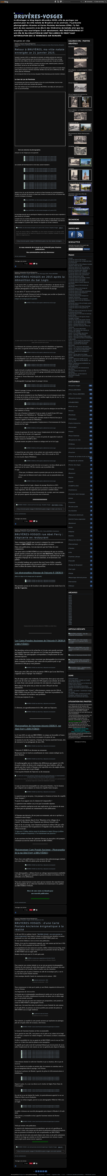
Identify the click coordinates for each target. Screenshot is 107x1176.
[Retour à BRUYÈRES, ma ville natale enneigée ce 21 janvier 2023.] (80, 650)
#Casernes (71, 502)
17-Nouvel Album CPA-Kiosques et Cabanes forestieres (78, 296)
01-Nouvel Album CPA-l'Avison (77, 259)
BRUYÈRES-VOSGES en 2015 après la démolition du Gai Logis (40, 278)
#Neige (70, 573)
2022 (70, 597)
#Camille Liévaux (74, 556)
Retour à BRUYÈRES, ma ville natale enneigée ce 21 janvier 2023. (39, 51)
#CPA (70, 552)
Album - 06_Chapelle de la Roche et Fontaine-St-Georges (78, 330)
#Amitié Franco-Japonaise (76, 519)
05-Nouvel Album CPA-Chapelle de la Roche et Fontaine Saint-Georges (79, 269)
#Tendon (71, 548)
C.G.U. (63, 1174)
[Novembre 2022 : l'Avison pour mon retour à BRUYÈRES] (80, 669)
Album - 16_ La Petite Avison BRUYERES (79, 348)
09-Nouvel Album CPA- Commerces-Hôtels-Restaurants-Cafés (78, 275)
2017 (70, 605)
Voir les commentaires (20, 256)
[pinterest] (61, 2)
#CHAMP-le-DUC (73, 486)
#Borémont (72, 523)
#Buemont (71, 473)
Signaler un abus (56, 1174)
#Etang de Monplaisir (75, 565)
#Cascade (71, 561)
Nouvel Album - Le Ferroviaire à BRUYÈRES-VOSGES (77, 374)
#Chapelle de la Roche (75, 461)
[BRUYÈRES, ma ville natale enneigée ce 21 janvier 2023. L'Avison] (80, 643)
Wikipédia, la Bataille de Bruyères (78, 695)
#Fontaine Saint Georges (76, 494)
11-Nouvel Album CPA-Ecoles (76, 279)
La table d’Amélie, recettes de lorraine (79, 693)
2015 (70, 608)
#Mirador (71, 469)
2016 (70, 607)
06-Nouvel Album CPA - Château (77, 271)
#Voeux (70, 431)
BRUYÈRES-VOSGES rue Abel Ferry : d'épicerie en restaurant (39, 536)
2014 (70, 610)
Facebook (72, 234)
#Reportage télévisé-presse (77, 577)
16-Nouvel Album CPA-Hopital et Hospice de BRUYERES (78, 293)
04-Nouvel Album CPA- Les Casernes (78, 267)
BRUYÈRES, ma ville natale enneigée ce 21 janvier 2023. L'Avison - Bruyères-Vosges (61, 228)
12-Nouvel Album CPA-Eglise (76, 280)
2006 (70, 622)
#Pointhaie (33, 45)
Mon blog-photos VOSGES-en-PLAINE (79, 680)
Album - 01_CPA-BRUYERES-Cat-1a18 (79, 321)
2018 (70, 603)
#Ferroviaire (72, 427)
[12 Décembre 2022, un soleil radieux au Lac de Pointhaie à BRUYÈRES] (80, 663)
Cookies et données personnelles (75, 1174)
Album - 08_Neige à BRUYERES (77, 334)
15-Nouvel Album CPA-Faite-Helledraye (79, 291)
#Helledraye (72, 419)
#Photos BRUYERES (26, 45)
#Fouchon (71, 452)
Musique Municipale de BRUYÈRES (78, 686)
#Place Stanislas (55, 45)
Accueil (70, 258)
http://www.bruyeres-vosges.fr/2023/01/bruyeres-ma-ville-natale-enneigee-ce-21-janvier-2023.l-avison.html (40, 241)
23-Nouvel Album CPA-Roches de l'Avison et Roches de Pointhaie (80, 311)
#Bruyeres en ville (45, 45)
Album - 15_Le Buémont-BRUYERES (78, 347)
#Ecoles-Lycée (73, 506)
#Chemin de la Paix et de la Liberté (80, 456)
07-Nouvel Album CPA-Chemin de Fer (79, 273)
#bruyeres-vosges (25, 273)
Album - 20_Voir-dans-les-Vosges (77, 354)
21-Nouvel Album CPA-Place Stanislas (79, 306)
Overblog (83, 741)
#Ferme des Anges (74, 465)
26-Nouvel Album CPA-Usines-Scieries (79, 319)
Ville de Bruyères (73, 678)
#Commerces (56, 531)
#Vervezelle (72, 581)
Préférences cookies (90, 1174)
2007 (70, 621)
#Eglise (70, 477)
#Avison (39, 45)
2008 (70, 619)
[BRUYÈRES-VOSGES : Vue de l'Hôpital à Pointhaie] (80, 635)
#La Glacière (72, 511)
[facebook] (55, 2)
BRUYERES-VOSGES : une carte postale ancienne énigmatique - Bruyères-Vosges (61, 1147)
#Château (71, 444)
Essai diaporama (73, 366)
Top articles (42, 1174)
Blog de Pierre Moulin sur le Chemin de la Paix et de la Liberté (79, 683)
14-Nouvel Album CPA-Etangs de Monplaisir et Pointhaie (77, 288)
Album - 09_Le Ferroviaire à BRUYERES (79, 336)
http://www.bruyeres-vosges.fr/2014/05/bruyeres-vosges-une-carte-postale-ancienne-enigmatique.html (40, 1151)
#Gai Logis (42, 273)
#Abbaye (71, 586)
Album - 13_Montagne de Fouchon (78, 342)
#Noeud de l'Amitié (74, 540)
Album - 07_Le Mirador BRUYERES (78, 333)
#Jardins (71, 536)
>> (45, 1171)
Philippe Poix (22, 1174)
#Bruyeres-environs (74, 398)
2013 (70, 611)
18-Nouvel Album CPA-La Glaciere (78, 298)
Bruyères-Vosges (38, 16)
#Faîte (70, 527)
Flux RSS (79, 234)
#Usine (70, 498)
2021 (70, 599)
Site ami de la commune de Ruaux (78, 696)
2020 (70, 600)
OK (87, 223)
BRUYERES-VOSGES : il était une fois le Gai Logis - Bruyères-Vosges (58, 505)
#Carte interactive (74, 423)
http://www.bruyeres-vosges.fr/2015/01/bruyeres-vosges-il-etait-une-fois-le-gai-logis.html (40, 509)
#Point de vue (73, 406)
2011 (70, 615)
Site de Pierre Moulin (74, 681)
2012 (70, 613)
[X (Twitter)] (58, 2)
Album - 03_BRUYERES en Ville (77, 324)
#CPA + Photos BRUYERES (52, 273)
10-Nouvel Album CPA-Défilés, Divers (79, 277)
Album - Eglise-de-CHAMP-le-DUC (78, 359)
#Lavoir (70, 481)
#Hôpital (71, 531)
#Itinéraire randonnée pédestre (78, 448)
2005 (70, 624)
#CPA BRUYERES (73, 402)
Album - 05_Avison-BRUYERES (77, 328)
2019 (70, 602)
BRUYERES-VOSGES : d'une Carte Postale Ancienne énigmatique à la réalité (39, 926)
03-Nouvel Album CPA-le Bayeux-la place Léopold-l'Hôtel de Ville (80, 264)
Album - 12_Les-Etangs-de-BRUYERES (79, 341)
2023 (70, 596)
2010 (70, 616)
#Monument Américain (75, 515)
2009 (70, 618)
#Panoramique (73, 544)
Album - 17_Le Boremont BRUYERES (78, 350)
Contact (70, 377)
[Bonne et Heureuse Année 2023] (80, 655)
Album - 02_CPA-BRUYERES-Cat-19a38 (79, 322)
